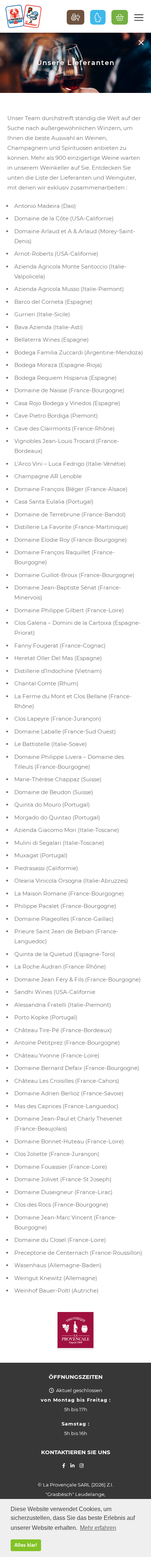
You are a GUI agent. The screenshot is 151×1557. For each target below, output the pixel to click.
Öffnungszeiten (76, 1377)
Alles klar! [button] (25, 1545)
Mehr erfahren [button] (98, 1528)
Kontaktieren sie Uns (75, 1452)
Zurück (141, 42)
